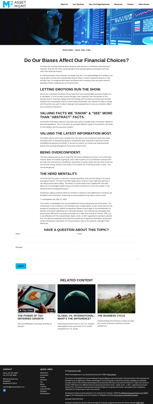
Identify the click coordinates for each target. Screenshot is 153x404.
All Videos (43, 391)
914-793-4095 (12, 373)
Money (42, 384)
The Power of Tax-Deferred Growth (31, 317)
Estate (42, 377)
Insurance (43, 380)
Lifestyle (43, 387)
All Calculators (45, 393)
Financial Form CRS (74, 371)
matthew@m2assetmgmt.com (13, 387)
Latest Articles (45, 389)
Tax (41, 382)
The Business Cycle (111, 315)
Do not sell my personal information (126, 395)
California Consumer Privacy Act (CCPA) (134, 393)
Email (80, 234)
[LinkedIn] (4, 390)
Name (18, 234)
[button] (64, 4)
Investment (44, 375)
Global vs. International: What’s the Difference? (76, 317)
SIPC (142, 403)
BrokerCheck (112, 375)
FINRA (138, 403)
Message (19, 247)
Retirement (44, 373)
